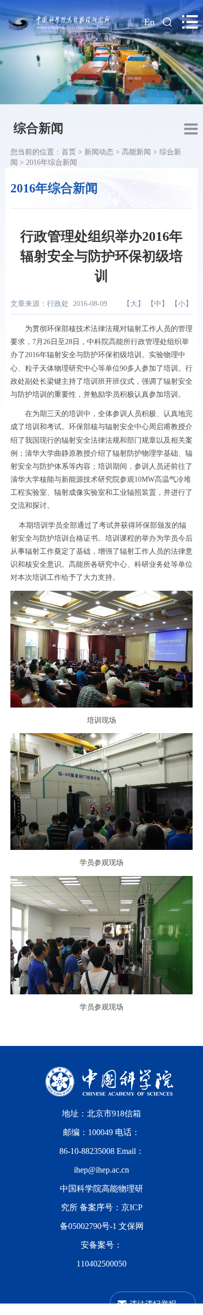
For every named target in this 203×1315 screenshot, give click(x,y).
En (149, 22)
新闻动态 (98, 152)
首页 (68, 152)
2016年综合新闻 (51, 162)
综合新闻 (39, 128)
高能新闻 (136, 152)
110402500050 (101, 1263)
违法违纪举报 (153, 1303)
